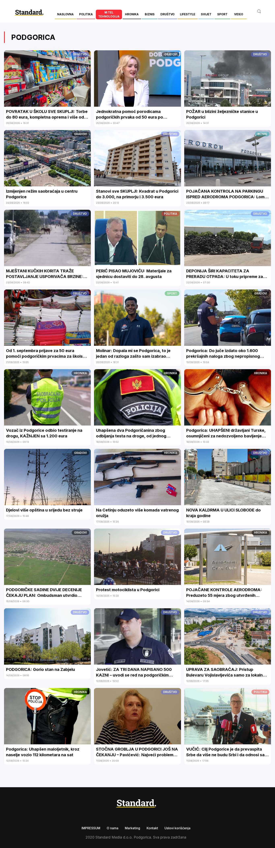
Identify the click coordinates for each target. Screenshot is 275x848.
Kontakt (152, 828)
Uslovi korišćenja (177, 828)
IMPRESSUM (91, 828)
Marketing (132, 828)
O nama (112, 828)
